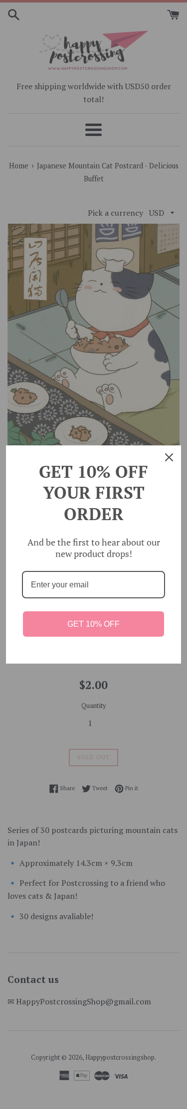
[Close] (169, 457)
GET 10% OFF (93, 624)
